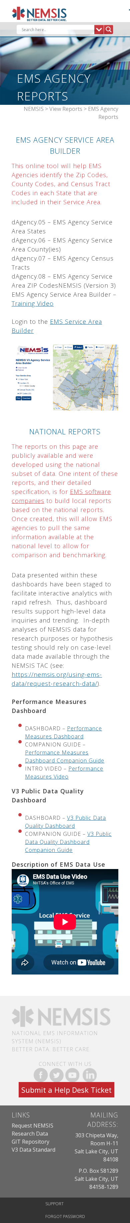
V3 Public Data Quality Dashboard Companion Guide (68, 842)
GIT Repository (30, 1141)
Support (54, 1204)
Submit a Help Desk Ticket (66, 1090)
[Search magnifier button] (108, 29)
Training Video (33, 303)
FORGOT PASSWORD (65, 1216)
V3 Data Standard (33, 1149)
